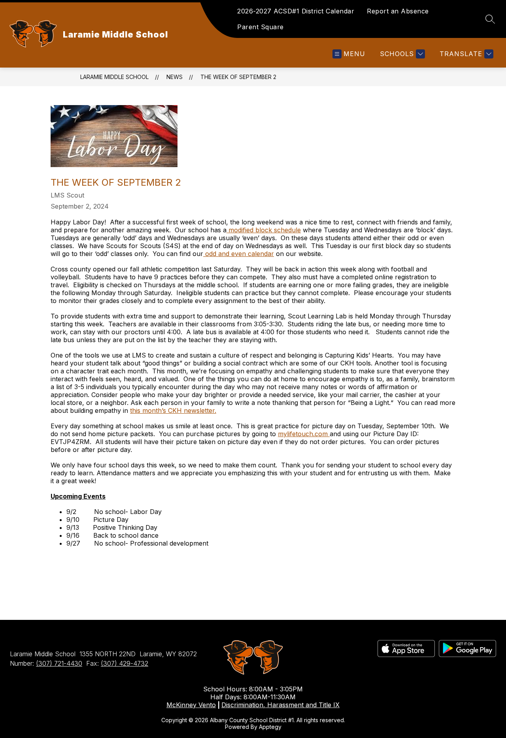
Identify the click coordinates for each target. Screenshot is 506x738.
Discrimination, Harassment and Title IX (280, 705)
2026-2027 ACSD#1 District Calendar (295, 11)
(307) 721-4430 (59, 663)
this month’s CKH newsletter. (173, 410)
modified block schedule (264, 230)
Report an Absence (398, 11)
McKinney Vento (191, 705)
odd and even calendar (238, 254)
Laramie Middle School (114, 76)
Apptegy (270, 726)
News (174, 76)
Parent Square (260, 27)
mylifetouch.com (304, 434)
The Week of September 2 (238, 76)
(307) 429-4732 (124, 663)
